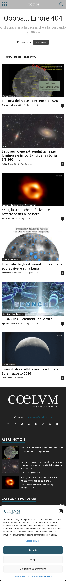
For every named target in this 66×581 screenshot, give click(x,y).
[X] (50, 424)
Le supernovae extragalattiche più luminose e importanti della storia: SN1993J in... (29, 155)
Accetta (33, 550)
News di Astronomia (11, 259)
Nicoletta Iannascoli (12, 272)
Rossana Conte (9, 218)
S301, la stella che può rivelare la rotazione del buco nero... (27, 212)
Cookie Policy (19, 576)
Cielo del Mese (9, 96)
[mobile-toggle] (4, 4)
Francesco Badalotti (12, 105)
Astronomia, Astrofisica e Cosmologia (19, 205)
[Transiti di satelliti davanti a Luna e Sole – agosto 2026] (33, 349)
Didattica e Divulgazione (13, 314)
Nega (33, 559)
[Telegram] (36, 424)
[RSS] (22, 424)
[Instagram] (16, 424)
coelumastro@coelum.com (39, 417)
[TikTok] (43, 424)
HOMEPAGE (41, 42)
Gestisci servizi (32, 541)
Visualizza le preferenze (33, 568)
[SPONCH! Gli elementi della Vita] (33, 298)
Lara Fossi (7, 377)
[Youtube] (57, 424)
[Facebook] (9, 424)
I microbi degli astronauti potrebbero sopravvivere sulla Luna (32, 266)
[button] (61, 511)
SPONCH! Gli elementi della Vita (27, 319)
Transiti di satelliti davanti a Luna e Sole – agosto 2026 (30, 371)
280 (4, 146)
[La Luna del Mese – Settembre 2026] (33, 80)
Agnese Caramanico (12, 323)
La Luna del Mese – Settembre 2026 (30, 101)
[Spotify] (29, 424)
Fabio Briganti (9, 164)
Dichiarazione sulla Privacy (39, 576)
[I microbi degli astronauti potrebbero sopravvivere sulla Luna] (33, 244)
